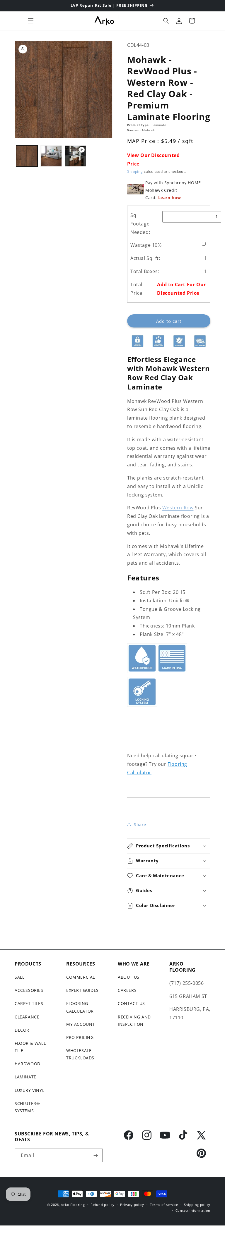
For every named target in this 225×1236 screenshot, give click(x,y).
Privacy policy (132, 1204)
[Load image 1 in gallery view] (27, 156)
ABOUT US (128, 977)
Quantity (135, 309)
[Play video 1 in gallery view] (75, 156)
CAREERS (127, 990)
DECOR (22, 1030)
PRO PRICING (80, 1037)
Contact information (192, 1210)
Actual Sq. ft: (145, 258)
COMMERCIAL (80, 977)
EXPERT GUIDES (82, 990)
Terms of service (164, 1204)
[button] (30, 20)
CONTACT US (131, 1003)
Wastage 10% (146, 245)
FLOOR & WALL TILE (30, 1046)
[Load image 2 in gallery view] (51, 156)
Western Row (178, 507)
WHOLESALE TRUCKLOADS (80, 1054)
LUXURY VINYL (29, 1090)
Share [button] (140, 824)
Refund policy (102, 1204)
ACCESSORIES (29, 990)
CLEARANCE (27, 1017)
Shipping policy (197, 1204)
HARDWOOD (27, 1063)
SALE (20, 977)
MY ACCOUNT (80, 1024)
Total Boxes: (144, 271)
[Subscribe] (95, 1155)
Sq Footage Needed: (140, 223)
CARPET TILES (29, 1003)
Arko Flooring (73, 1204)
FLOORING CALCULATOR (80, 1007)
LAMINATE (25, 1077)
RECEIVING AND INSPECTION (134, 1020)
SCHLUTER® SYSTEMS (27, 1107)
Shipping (135, 171)
